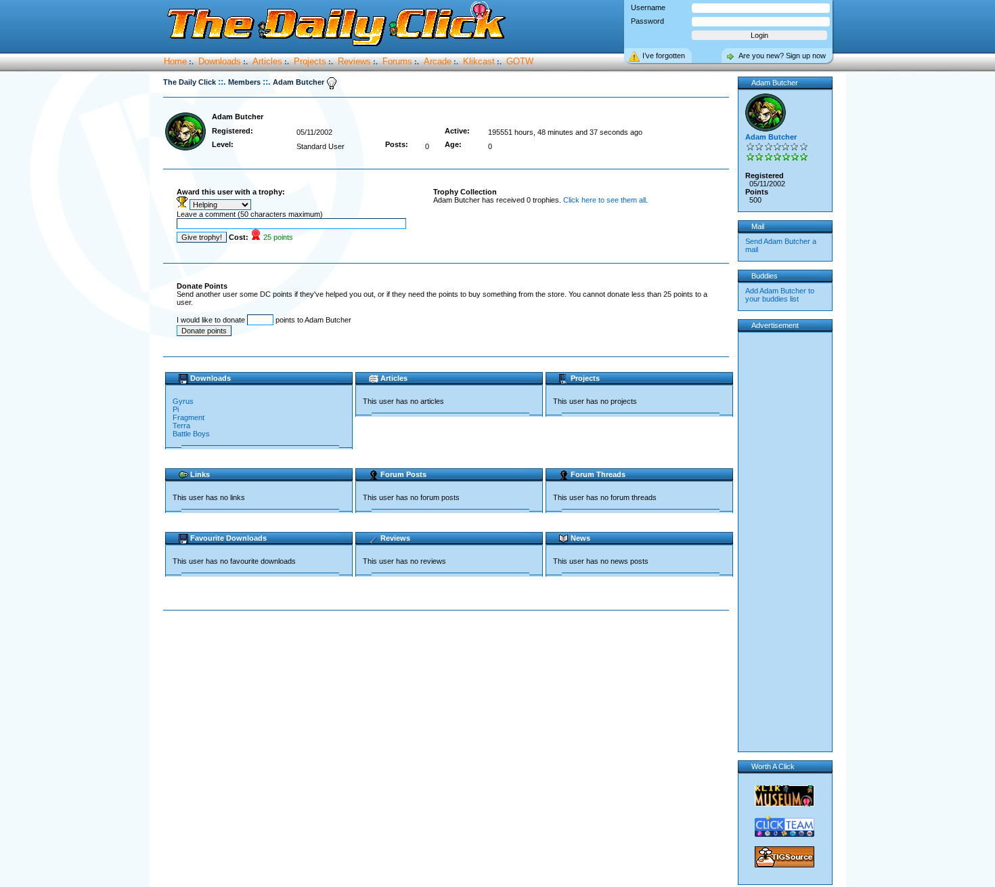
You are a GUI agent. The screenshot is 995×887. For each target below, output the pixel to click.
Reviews (354, 61)
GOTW (519, 61)
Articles (267, 61)
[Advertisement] (448, 653)
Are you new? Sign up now (782, 55)
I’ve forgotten (663, 55)
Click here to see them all (604, 200)
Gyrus (183, 401)
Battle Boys (191, 434)
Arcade (437, 61)
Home (175, 61)
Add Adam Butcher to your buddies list (779, 295)
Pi (176, 409)
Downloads (219, 61)
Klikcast (479, 61)
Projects (310, 61)
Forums (397, 61)
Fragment (188, 417)
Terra (181, 425)
